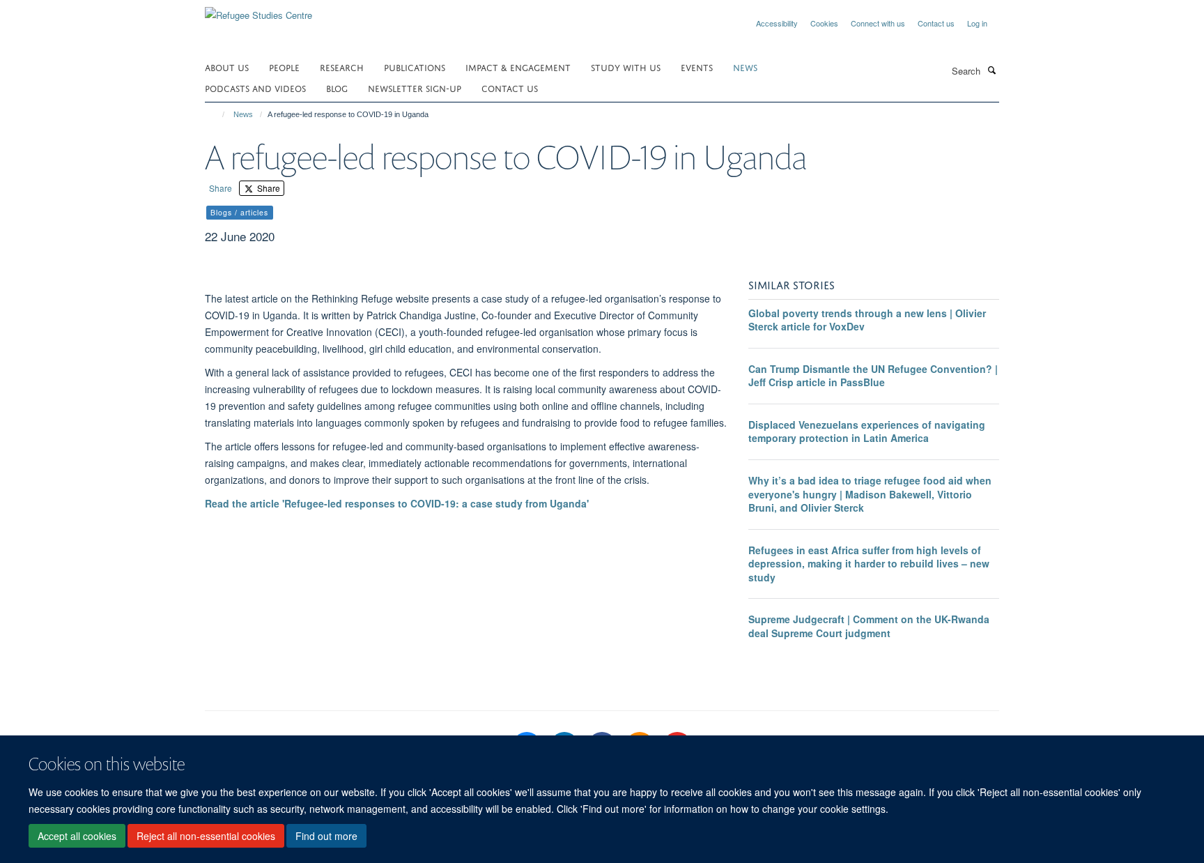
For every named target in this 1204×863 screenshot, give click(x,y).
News (243, 114)
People (284, 66)
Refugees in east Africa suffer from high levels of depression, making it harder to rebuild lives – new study (868, 563)
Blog (337, 87)
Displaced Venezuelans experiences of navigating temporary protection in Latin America (866, 431)
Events (697, 66)
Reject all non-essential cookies (206, 836)
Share (220, 188)
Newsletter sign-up (414, 87)
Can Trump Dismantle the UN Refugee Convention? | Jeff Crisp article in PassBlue (873, 376)
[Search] (991, 69)
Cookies (824, 23)
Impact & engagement (518, 66)
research (342, 66)
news (745, 66)
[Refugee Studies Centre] (258, 10)
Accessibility (777, 23)
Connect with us (878, 23)
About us (227, 66)
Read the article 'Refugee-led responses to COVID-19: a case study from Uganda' (397, 503)
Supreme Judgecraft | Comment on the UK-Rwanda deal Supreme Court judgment (868, 626)
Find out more (326, 836)
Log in (977, 23)
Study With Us (626, 66)
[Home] (217, 114)
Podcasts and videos (255, 87)
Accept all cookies (77, 836)
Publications (414, 66)
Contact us (936, 23)
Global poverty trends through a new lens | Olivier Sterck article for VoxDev (867, 320)
